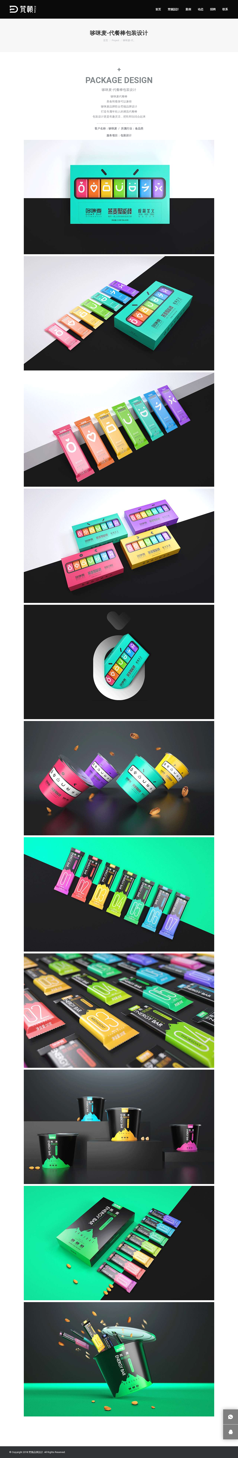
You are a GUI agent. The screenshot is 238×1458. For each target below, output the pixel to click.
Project (115, 40)
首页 (105, 40)
